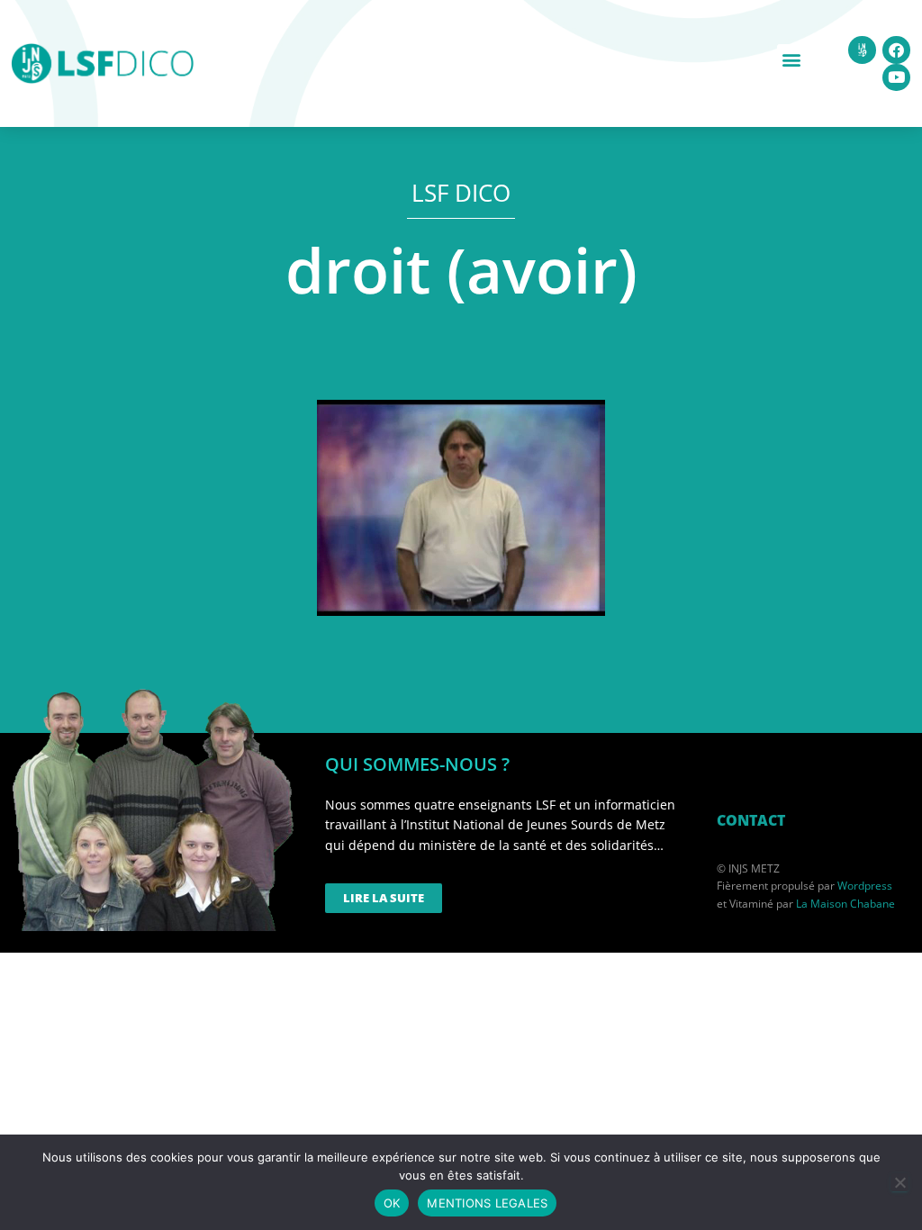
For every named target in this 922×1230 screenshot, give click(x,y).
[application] (461, 508)
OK (392, 1203)
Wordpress (864, 885)
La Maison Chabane (845, 903)
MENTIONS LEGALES (487, 1203)
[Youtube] (896, 78)
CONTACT (751, 820)
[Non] (899, 1182)
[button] (792, 59)
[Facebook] (896, 50)
